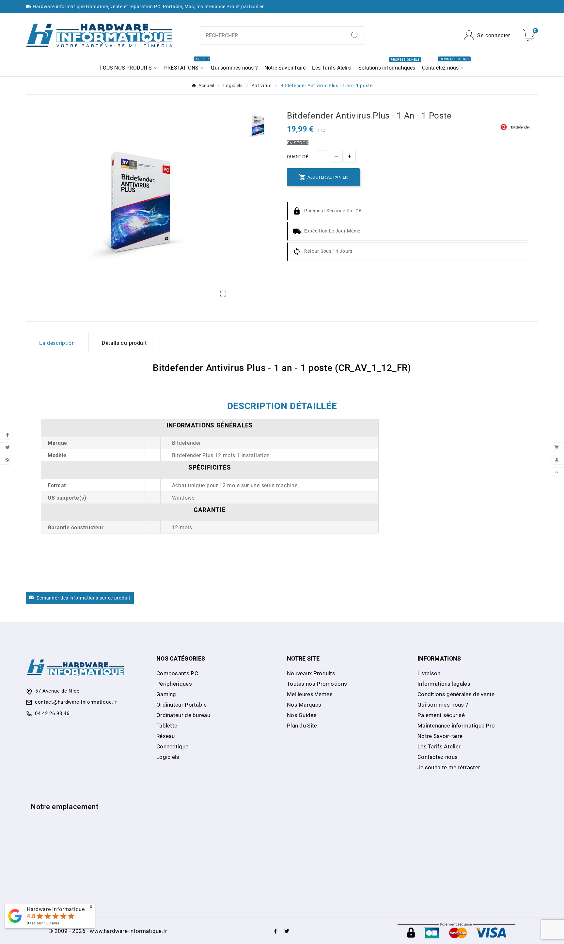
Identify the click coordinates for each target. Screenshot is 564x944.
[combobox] (273, 35)
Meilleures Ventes (310, 694)
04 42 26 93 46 (52, 713)
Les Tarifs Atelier (439, 746)
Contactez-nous (437, 757)
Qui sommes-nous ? (442, 704)
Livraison (429, 673)
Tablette (166, 725)
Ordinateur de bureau (183, 715)
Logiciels (168, 757)
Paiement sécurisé (441, 715)
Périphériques (174, 683)
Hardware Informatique (56, 909)
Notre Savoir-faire (439, 736)
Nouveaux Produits (311, 673)
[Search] (354, 35)
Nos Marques (304, 704)
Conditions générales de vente (456, 694)
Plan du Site (302, 725)
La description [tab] (57, 343)
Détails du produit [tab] (124, 343)
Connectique (172, 746)
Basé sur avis (43, 923)
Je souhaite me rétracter (448, 767)
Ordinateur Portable (181, 704)
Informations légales (443, 683)
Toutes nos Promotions (317, 683)
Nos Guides (302, 715)
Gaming (166, 694)
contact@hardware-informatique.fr (76, 702)
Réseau (165, 736)
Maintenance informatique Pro (456, 725)
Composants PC (177, 673)
